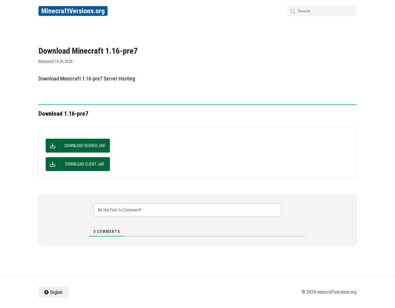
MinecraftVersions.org (73, 11)
